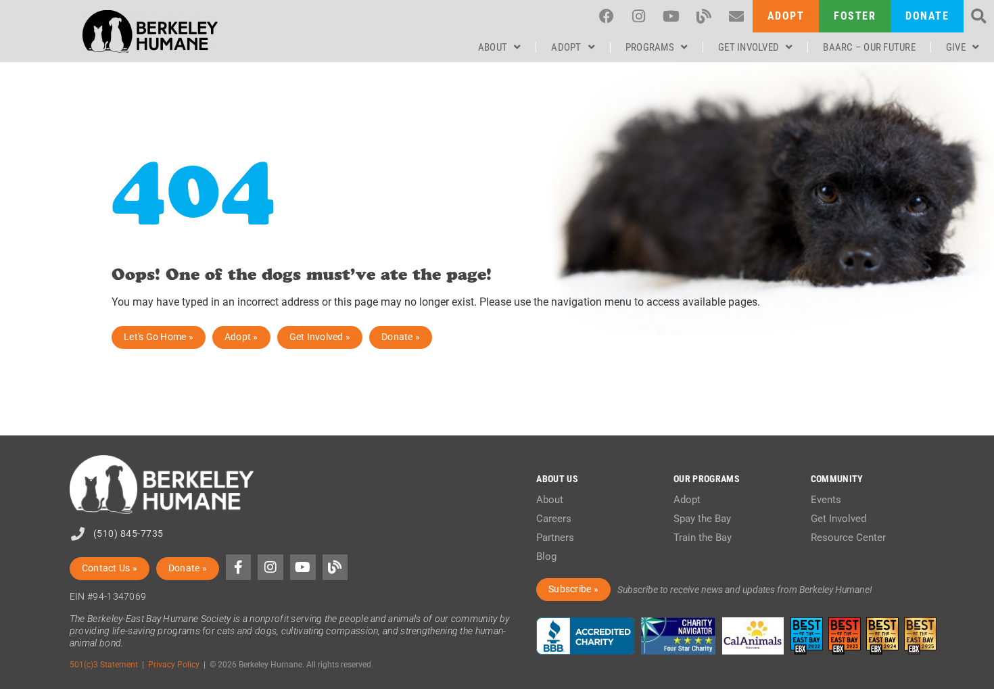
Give (956, 47)
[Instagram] (639, 16)
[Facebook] (606, 16)
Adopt (566, 47)
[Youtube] (671, 16)
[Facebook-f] (239, 567)
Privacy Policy (173, 664)
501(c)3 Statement (104, 664)
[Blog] (704, 16)
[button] (979, 16)
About (492, 47)
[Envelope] (736, 16)
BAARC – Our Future (869, 47)
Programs (649, 47)
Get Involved (748, 47)
